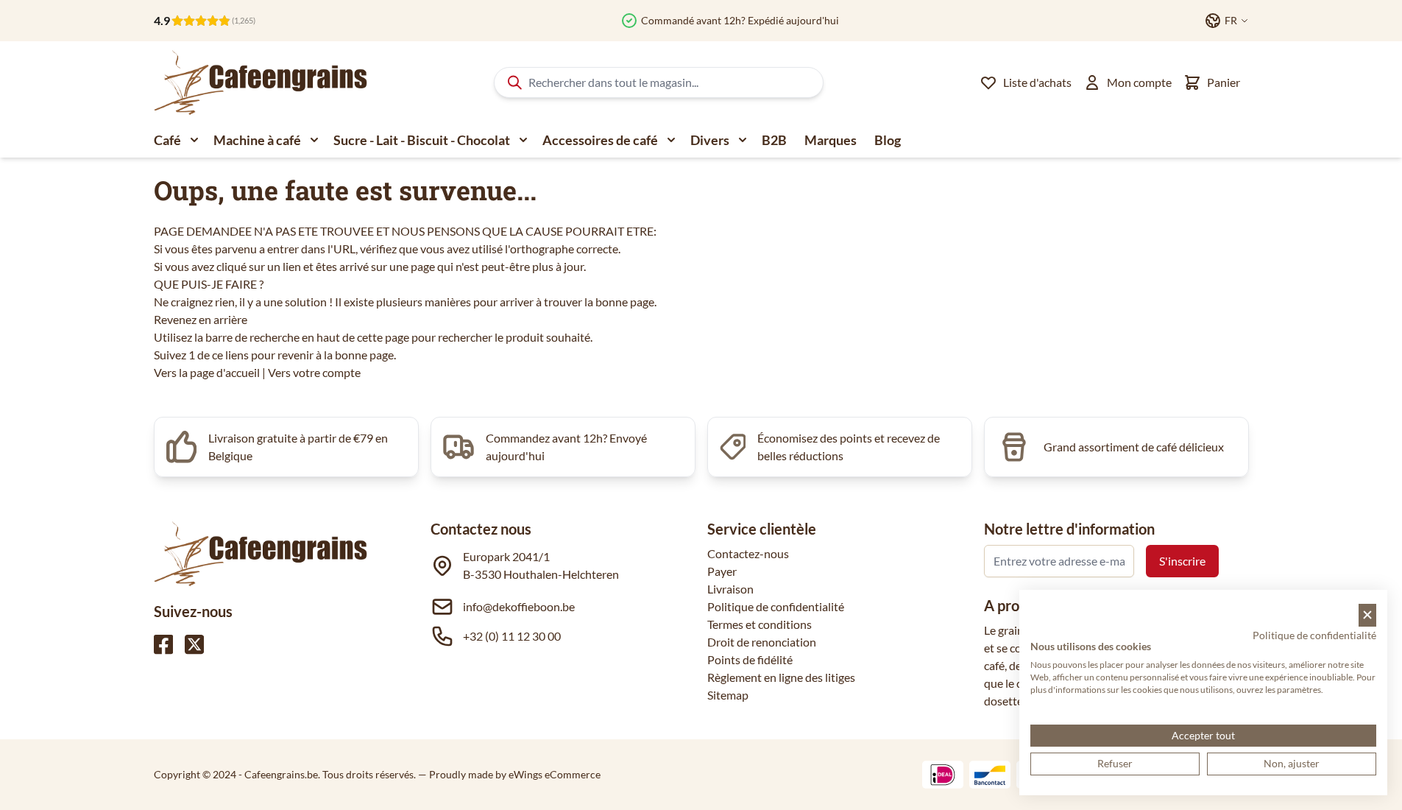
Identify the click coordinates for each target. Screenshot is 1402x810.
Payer (722, 571)
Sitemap (727, 695)
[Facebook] (163, 644)
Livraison (730, 589)
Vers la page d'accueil (207, 372)
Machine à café (257, 140)
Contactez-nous (748, 553)
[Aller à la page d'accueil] (260, 82)
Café (167, 140)
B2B (774, 140)
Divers (709, 140)
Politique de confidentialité (775, 606)
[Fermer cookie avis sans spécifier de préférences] (1367, 615)
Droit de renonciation (761, 642)
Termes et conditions (759, 624)
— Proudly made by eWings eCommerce (509, 774)
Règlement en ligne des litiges (781, 677)
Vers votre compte (314, 372)
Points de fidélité (750, 659)
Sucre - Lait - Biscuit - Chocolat (421, 140)
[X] (194, 644)
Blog (887, 140)
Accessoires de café (600, 140)
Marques (830, 140)
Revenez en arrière (200, 319)
